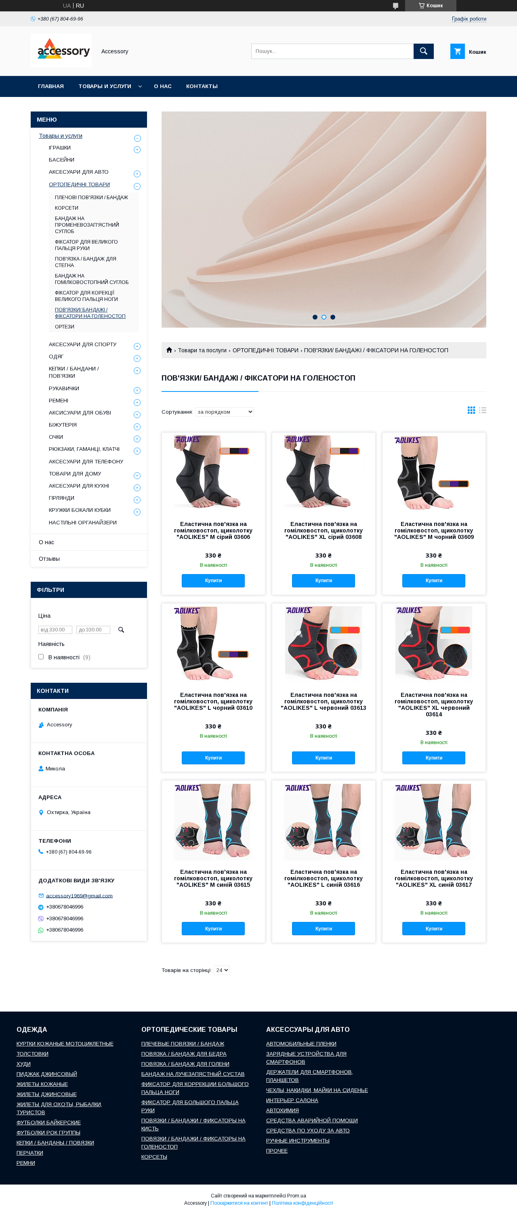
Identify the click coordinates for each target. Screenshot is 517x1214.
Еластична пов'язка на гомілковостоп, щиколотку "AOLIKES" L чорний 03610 (213, 701)
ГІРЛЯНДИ (61, 498)
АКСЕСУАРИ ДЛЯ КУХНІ (79, 486)
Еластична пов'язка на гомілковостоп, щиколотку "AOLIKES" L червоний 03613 (323, 701)
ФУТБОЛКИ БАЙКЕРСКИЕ (49, 1122)
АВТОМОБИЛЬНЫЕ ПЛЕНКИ (301, 1044)
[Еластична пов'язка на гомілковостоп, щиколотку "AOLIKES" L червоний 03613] (323, 644)
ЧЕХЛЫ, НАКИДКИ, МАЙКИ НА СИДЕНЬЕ (317, 1090)
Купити (213, 580)
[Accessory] (61, 65)
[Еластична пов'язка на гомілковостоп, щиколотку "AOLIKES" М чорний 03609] (433, 473)
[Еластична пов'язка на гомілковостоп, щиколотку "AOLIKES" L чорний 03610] (213, 644)
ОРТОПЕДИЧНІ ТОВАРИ (265, 350)
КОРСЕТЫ (154, 1157)
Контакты (202, 86)
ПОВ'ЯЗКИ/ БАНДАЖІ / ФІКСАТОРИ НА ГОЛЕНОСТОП (90, 313)
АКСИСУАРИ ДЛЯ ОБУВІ (80, 413)
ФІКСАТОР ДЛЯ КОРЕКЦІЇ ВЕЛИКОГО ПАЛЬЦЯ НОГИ (86, 296)
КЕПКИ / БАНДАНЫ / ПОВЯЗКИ (55, 1143)
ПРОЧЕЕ (277, 1151)
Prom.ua (296, 1196)
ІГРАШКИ (60, 148)
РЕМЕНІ (58, 401)
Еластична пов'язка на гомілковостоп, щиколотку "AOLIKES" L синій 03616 (323, 878)
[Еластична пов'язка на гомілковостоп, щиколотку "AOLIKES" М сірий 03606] (213, 473)
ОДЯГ (56, 356)
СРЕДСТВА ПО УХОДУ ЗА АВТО (308, 1131)
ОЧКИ (56, 437)
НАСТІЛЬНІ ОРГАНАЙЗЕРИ (83, 523)
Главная (51, 86)
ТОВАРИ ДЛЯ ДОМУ (75, 474)
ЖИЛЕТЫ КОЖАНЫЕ (42, 1084)
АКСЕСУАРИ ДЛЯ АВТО (79, 172)
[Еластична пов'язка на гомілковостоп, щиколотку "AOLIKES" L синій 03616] (323, 821)
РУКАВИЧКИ (64, 388)
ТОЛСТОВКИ (32, 1054)
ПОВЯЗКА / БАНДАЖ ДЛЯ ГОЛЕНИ (185, 1064)
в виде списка (482, 412)
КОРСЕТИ (66, 208)
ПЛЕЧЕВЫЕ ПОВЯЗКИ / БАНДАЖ (182, 1044)
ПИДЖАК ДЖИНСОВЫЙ (47, 1074)
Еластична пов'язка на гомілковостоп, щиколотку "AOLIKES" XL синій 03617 (434, 878)
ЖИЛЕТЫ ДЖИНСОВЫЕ (47, 1094)
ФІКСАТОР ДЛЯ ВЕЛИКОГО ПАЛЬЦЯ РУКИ (86, 245)
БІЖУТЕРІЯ (63, 425)
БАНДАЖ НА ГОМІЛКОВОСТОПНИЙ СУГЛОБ (92, 279)
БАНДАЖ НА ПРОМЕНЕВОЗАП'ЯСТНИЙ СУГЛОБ (87, 225)
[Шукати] (424, 51)
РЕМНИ (26, 1163)
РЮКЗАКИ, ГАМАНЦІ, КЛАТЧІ (84, 449)
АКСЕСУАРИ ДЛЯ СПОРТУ (82, 344)
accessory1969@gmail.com (79, 895)
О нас (163, 86)
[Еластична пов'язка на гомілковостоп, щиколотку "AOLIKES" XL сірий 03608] (323, 473)
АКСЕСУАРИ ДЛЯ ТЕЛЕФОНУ (86, 462)
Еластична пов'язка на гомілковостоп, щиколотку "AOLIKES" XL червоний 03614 (434, 704)
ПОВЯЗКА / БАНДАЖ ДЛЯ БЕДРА (184, 1054)
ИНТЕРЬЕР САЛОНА (292, 1100)
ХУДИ (24, 1064)
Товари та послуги (202, 350)
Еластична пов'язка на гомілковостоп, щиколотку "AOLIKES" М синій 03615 (213, 878)
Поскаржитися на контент (239, 1203)
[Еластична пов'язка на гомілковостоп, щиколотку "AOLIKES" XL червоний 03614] (433, 644)
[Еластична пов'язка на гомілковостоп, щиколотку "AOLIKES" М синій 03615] (213, 821)
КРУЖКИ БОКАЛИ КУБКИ (80, 510)
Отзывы (49, 558)
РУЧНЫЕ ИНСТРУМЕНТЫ (298, 1141)
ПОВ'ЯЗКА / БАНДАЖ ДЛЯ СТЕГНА (85, 262)
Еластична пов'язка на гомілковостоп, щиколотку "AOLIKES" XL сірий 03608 (323, 530)
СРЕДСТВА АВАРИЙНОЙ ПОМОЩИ (312, 1120)
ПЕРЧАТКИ (30, 1153)
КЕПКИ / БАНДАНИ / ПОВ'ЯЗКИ (74, 372)
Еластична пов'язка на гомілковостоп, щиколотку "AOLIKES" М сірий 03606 (213, 530)
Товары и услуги (104, 86)
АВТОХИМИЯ (282, 1110)
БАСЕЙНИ (61, 160)
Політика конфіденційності (302, 1203)
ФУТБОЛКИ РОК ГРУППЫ (48, 1133)
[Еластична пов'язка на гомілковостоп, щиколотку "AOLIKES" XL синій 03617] (433, 821)
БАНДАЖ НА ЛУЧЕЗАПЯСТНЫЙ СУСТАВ (193, 1074)
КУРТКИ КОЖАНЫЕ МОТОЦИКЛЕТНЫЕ (65, 1044)
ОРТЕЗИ (64, 327)
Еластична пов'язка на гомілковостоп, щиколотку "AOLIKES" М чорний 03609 (434, 530)
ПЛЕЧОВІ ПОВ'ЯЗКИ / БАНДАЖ (91, 197)
